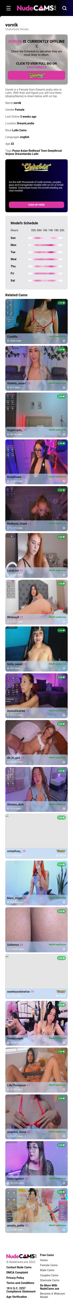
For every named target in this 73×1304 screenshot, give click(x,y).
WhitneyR (15, 617)
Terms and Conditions (20, 1283)
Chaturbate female (17, 29)
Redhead (34, 150)
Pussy (16, 150)
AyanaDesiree (18, 711)
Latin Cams (19, 130)
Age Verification (16, 1296)
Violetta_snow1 (18, 383)
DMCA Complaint (17, 1272)
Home (44, 1260)
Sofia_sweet (16, 664)
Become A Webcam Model (52, 1295)
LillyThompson (18, 1085)
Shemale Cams (49, 1280)
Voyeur (9, 154)
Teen (44, 150)
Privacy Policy (15, 1277)
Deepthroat (55, 150)
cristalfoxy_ (16, 851)
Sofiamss (15, 944)
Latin (35, 154)
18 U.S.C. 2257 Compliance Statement (20, 1290)
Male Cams (47, 1270)
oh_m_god (15, 757)
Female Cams (49, 1265)
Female (19, 109)
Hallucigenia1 (17, 1178)
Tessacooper (15, 1038)
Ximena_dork (15, 804)
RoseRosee (16, 477)
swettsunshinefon (20, 991)
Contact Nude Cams (19, 1267)
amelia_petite (17, 1225)
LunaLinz (15, 570)
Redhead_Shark (19, 523)
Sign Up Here (36, 204)
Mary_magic (17, 898)
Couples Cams (49, 1275)
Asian (24, 150)
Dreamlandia (23, 154)
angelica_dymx (18, 1132)
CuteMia (14, 336)
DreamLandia (25, 123)
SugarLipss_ (17, 430)
